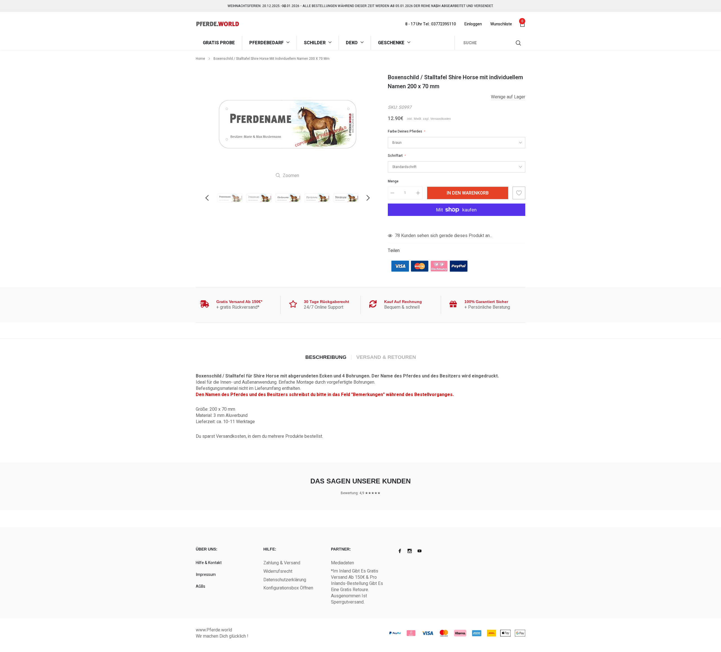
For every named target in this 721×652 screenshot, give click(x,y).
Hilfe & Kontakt (209, 563)
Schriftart (397, 155)
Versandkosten (440, 119)
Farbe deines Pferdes (406, 131)
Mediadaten (342, 563)
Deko (352, 42)
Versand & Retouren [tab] (386, 357)
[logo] (217, 24)
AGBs (200, 586)
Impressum (206, 575)
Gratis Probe (219, 42)
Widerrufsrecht (277, 571)
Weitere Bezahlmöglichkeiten (456, 223)
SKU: (392, 107)
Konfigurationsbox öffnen (288, 588)
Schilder (315, 42)
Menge (393, 181)
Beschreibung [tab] (325, 357)
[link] (230, 198)
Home (200, 58)
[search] (518, 43)
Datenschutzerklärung (284, 580)
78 (397, 236)
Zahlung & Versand (281, 563)
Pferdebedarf (267, 42)
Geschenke (392, 42)
